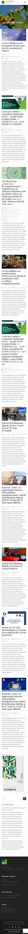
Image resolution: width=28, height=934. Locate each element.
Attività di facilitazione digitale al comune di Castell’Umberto (12, 566)
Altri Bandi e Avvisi (8, 56)
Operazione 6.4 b (6, 212)
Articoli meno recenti (7, 754)
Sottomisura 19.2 (6, 216)
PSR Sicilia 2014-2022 (15, 214)
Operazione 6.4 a (17, 210)
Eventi (16, 506)
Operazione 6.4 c (15, 212)
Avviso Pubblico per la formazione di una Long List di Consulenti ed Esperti (13, 47)
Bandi (14, 56)
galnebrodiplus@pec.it (9, 912)
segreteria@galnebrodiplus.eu (11, 910)
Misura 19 (6, 210)
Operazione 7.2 (5, 214)
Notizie (18, 56)
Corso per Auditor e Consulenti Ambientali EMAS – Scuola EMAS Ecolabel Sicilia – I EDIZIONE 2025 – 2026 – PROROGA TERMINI (14, 118)
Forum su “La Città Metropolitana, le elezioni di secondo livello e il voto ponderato (14, 631)
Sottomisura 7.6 (5, 218)
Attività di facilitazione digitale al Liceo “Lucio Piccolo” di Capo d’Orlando (13, 427)
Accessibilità (21, 929)
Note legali (17, 931)
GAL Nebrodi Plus (10, 1)
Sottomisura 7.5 (14, 216)
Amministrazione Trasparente (11, 929)
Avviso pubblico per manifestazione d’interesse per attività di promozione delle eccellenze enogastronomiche (14, 277)
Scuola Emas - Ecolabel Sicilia (15, 130)
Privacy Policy (11, 931)
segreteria (5, 58)
